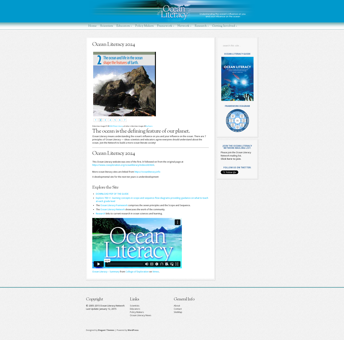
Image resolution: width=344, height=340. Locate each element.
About (177, 305)
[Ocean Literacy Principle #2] (124, 115)
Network (184, 26)
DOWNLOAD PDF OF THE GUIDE (112, 193)
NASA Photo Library (116, 126)
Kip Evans (149, 126)
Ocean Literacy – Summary (105, 271)
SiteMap (178, 312)
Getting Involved (224, 26)
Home (92, 26)
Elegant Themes (106, 330)
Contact (178, 309)
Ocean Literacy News (140, 315)
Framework (165, 26)
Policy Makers (144, 26)
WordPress (133, 330)
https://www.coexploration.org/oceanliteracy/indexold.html (123, 165)
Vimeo (155, 271)
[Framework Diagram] (237, 120)
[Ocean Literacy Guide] (237, 79)
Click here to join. (231, 159)
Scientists (106, 26)
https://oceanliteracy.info (147, 171)
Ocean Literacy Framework (114, 205)
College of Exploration (137, 271)
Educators (124, 26)
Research (202, 26)
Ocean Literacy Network (112, 209)
